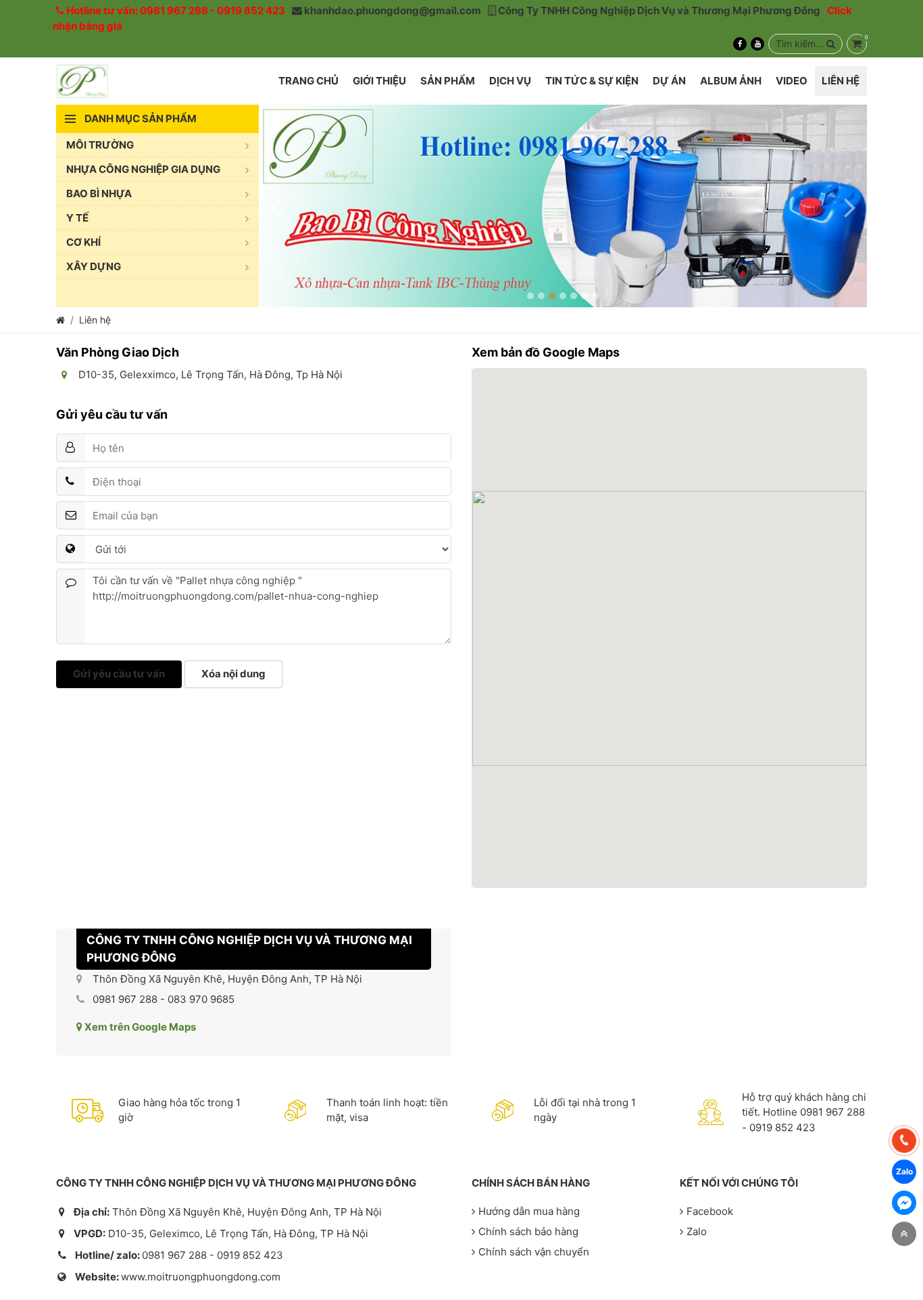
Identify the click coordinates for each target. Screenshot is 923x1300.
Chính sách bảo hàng (528, 1231)
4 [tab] (562, 295)
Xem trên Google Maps (139, 1026)
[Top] (904, 1234)
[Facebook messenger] (904, 1203)
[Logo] (82, 81)
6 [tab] (584, 295)
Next (850, 206)
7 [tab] (595, 295)
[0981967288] (904, 1140)
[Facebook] (740, 44)
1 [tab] (530, 295)
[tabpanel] (563, 206)
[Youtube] (757, 44)
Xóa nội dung (233, 673)
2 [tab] (541, 295)
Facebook (710, 1211)
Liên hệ (95, 320)
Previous (276, 206)
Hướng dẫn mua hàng (529, 1211)
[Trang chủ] (60, 320)
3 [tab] (552, 295)
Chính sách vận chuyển (533, 1251)
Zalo (697, 1231)
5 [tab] (573, 295)
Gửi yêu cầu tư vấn (119, 673)
